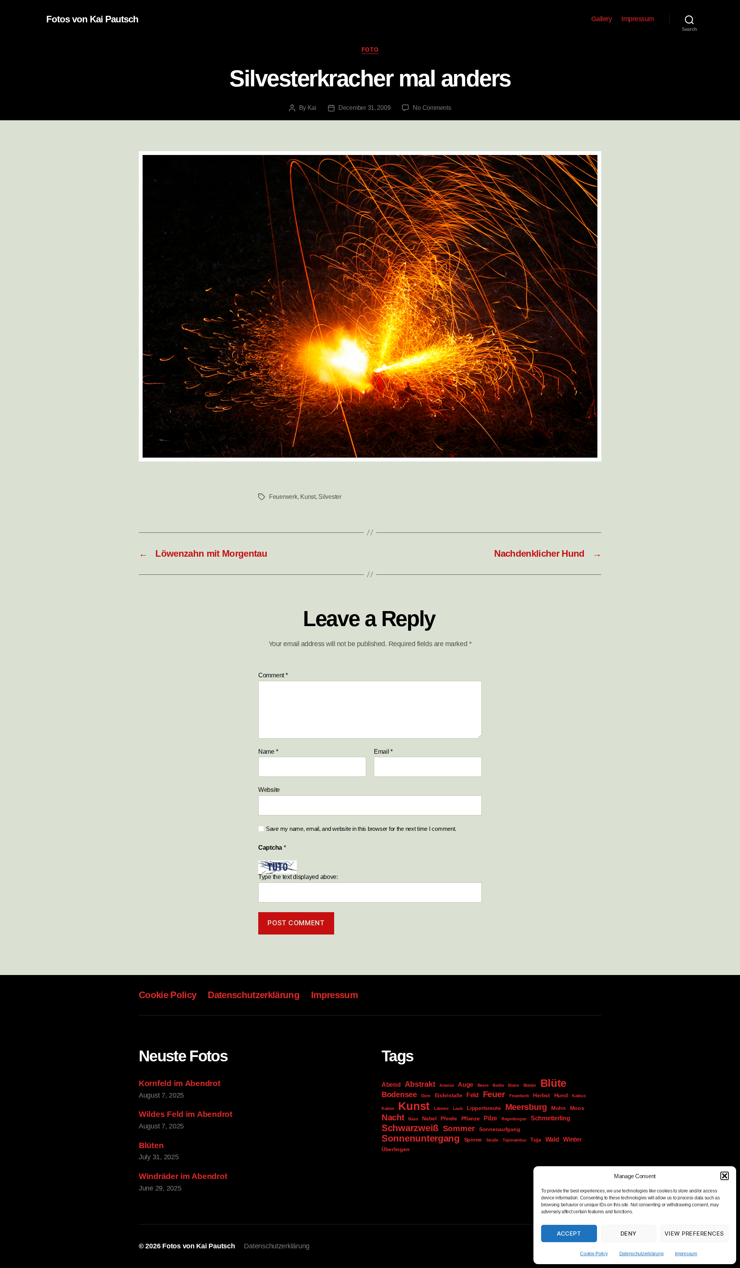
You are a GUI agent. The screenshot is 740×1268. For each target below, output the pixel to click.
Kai (312, 107)
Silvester (329, 496)
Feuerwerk (283, 496)
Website (269, 789)
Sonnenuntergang (421, 1138)
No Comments (432, 107)
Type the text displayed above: (298, 877)
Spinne (473, 1140)
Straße (492, 1140)
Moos (577, 1108)
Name (268, 751)
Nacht (393, 1117)
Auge (465, 1084)
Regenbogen (513, 1118)
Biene (513, 1085)
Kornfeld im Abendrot (179, 1083)
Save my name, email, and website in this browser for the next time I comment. (361, 828)
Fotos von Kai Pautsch (92, 19)
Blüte (553, 1083)
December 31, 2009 (364, 107)
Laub (458, 1108)
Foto (370, 49)
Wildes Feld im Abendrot (185, 1114)
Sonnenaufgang (499, 1129)
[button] (724, 1176)
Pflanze (470, 1118)
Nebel (429, 1118)
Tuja (535, 1140)
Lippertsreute (484, 1108)
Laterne (441, 1108)
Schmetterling (550, 1118)
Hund (561, 1095)
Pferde (449, 1118)
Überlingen (395, 1149)
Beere (483, 1085)
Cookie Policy (594, 1253)
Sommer (459, 1128)
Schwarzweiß (410, 1128)
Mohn (558, 1108)
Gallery (601, 19)
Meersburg (526, 1107)
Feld (472, 1094)
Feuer (494, 1094)
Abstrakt (420, 1084)
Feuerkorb (519, 1095)
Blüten (151, 1145)
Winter (572, 1139)
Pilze (490, 1118)
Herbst (541, 1095)
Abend (391, 1084)
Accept (569, 1233)
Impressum (686, 1253)
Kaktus (578, 1095)
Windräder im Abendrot (183, 1176)
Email (383, 751)
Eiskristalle (448, 1095)
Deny (629, 1233)
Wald (552, 1139)
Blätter (529, 1085)
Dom (426, 1095)
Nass (413, 1118)
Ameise (446, 1085)
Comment (273, 675)
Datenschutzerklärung (641, 1253)
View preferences (694, 1233)
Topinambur (514, 1140)
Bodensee (399, 1094)
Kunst (308, 496)
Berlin (498, 1085)
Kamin (388, 1108)
